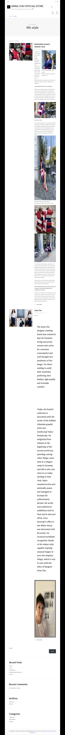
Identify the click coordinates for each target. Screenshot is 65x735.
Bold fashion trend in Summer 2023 (15, 672)
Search (10, 648)
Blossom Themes (49, 731)
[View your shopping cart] (56, 12)
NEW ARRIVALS (12, 670)
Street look (11, 721)
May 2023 (11, 704)
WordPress (33, 732)
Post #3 (10, 665)
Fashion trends (12, 717)
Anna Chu (38, 310)
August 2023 (11, 701)
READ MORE (39, 304)
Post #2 (10, 667)
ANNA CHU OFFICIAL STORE (27, 6)
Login (52, 13)
